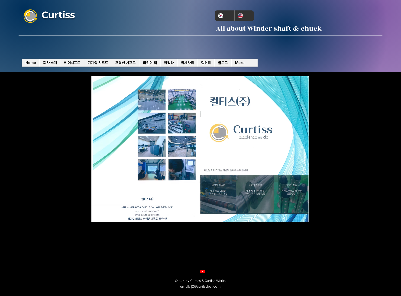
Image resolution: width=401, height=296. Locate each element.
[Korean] (224, 15)
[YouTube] (202, 271)
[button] (200, 149)
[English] (244, 15)
